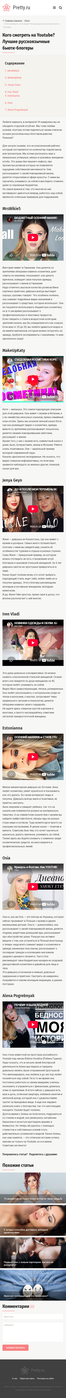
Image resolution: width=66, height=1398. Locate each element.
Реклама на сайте (45, 1378)
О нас (14, 1378)
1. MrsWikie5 (12, 70)
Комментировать (15, 1348)
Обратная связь (27, 1378)
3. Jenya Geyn (13, 84)
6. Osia (8, 102)
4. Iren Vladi (11, 91)
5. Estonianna (12, 95)
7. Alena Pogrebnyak (16, 109)
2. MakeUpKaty (13, 77)
